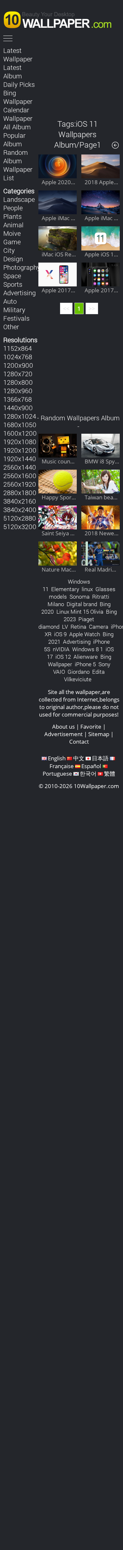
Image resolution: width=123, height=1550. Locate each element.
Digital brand (82, 604)
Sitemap (98, 734)
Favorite (90, 726)
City (9, 250)
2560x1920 (19, 484)
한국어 (88, 773)
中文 (78, 758)
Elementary (65, 589)
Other (11, 326)
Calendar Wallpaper (17, 113)
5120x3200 (19, 526)
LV (65, 626)
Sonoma (80, 596)
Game (12, 241)
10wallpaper (60, 18)
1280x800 (18, 382)
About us (63, 726)
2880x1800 (19, 492)
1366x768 (17, 399)
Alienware (85, 656)
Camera (98, 626)
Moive (12, 233)
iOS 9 (60, 634)
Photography (21, 267)
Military (14, 309)
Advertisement (63, 734)
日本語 (100, 758)
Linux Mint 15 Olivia (79, 611)
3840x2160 (19, 501)
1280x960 (17, 390)
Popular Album (14, 139)
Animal (13, 224)
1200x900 (18, 365)
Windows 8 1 (87, 649)
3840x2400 (19, 509)
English (57, 758)
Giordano (79, 671)
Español (91, 766)
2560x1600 (19, 475)
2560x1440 (19, 467)
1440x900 (18, 407)
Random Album (15, 156)
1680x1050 (19, 424)
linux (87, 589)
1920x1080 (19, 441)
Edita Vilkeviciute (84, 675)
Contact (79, 741)
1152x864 (17, 348)
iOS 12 (63, 656)
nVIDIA (61, 649)
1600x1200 (20, 433)
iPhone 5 (85, 664)
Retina (78, 626)
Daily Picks (19, 84)
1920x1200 (19, 450)
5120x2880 (19, 518)
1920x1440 (19, 458)
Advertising (19, 292)
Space (12, 275)
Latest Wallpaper (17, 54)
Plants (12, 216)
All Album (17, 126)
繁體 (109, 773)
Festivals (16, 318)
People (13, 207)
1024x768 (17, 356)
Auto (10, 301)
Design (13, 258)
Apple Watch (84, 634)
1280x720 (17, 373)
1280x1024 (19, 416)
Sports (12, 284)
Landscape (19, 199)
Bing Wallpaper (17, 97)
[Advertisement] (79, 78)
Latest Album (12, 71)
